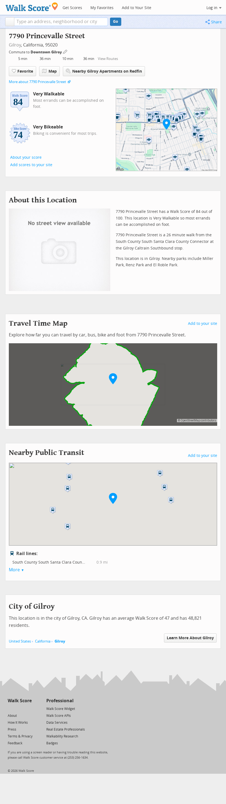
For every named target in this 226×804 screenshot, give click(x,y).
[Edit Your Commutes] (65, 51)
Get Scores (72, 8)
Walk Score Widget (60, 709)
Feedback (15, 743)
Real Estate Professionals (65, 729)
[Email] (28, 708)
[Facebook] (19, 708)
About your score (26, 157)
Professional (60, 700)
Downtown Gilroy (47, 52)
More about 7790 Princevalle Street (37, 82)
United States (20, 641)
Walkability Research (62, 736)
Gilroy (15, 45)
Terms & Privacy (20, 736)
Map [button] (53, 71)
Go (115, 21)
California (42, 641)
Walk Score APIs (58, 716)
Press (12, 729)
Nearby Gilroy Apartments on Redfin (107, 71)
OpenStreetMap (190, 420)
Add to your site (202, 323)
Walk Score (20, 700)
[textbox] (61, 21)
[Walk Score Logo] (32, 6)
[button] (9, 21)
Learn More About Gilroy (190, 638)
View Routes (108, 59)
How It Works (18, 723)
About (12, 716)
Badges (52, 743)
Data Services (57, 723)
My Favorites (102, 8)
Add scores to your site (31, 165)
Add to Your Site (136, 8)
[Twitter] (11, 708)
